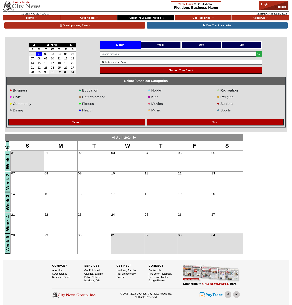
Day (201, 44)
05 (65, 53)
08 (39, 58)
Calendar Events (93, 273)
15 (39, 63)
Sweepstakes (59, 273)
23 (45, 67)
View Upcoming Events (76, 25)
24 (52, 67)
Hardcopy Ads (92, 280)
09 (45, 58)
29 (39, 72)
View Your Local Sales (219, 25)
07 (32, 58)
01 (39, 53)
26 (65, 67)
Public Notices (92, 277)
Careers (120, 277)
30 (45, 72)
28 (32, 72)
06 (72, 53)
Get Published (92, 270)
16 (45, 63)
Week (160, 44)
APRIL (52, 45)
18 (59, 63)
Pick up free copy (126, 273)
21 (32, 67)
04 (59, 53)
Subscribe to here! (210, 284)
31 (32, 53)
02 (45, 53)
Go (259, 54)
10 (52, 58)
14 (32, 63)
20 (72, 63)
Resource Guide (61, 277)
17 (52, 63)
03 (52, 53)
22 (39, 67)
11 (59, 58)
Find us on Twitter (158, 277)
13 (72, 58)
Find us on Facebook (160, 273)
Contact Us (155, 270)
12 (65, 58)
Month (120, 44)
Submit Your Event (181, 70)
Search (76, 122)
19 (65, 63)
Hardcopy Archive (126, 270)
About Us (57, 270)
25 (59, 67)
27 (72, 67)
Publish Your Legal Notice (144, 17)
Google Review (157, 280)
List (241, 44)
